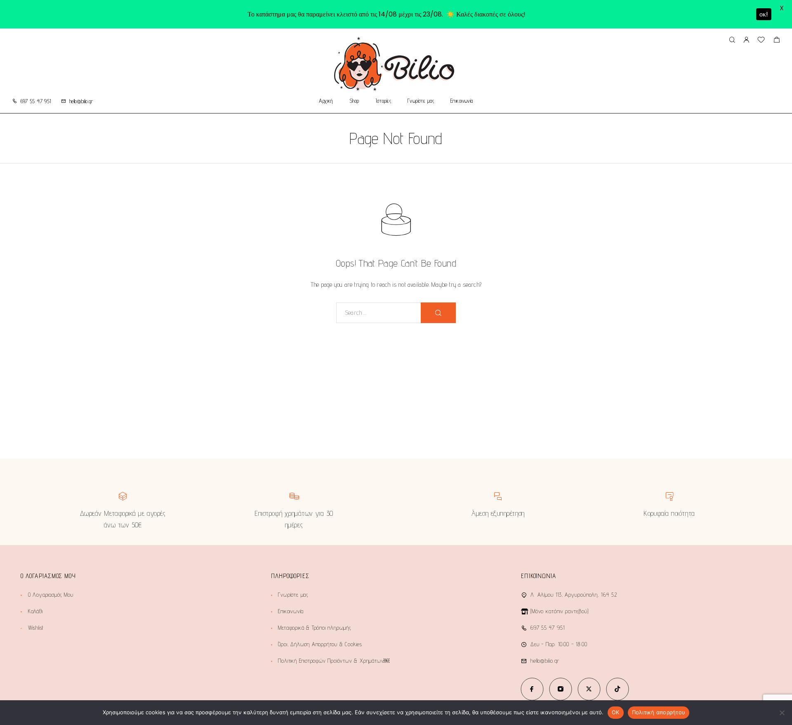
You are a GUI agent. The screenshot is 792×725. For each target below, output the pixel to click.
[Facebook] (532, 689)
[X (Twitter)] (589, 689)
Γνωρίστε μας (421, 101)
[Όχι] (782, 712)
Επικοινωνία (461, 101)
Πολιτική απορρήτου (659, 712)
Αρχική (326, 101)
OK (616, 712)
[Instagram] (560, 689)
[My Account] (746, 40)
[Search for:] (378, 312)
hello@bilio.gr (81, 101)
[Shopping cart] (776, 40)
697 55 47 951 (36, 101)
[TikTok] (617, 689)
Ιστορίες (383, 101)
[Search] (732, 40)
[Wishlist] (761, 40)
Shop (354, 101)
